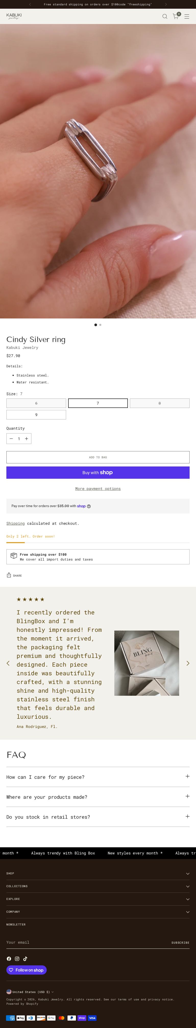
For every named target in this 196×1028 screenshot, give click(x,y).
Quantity (15, 428)
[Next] (166, 4)
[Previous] (30, 4)
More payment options (98, 488)
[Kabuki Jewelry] (14, 16)
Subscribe (181, 942)
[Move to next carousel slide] (188, 663)
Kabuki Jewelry (22, 347)
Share (17, 575)
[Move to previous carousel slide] (8, 663)
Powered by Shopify (22, 1004)
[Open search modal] (165, 16)
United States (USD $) (31, 992)
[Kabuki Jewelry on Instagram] (18, 959)
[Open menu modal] (187, 16)
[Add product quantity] (26, 438)
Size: (14, 393)
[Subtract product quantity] (11, 438)
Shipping (15, 523)
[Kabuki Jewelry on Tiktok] (26, 959)
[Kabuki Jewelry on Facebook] (9, 959)
